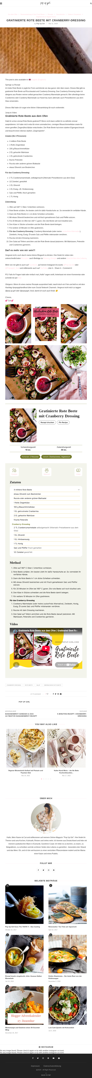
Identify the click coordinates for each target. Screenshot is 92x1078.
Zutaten (14, 474)
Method (47, 474)
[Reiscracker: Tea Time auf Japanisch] (67, 904)
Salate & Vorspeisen (74, 14)
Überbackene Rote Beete (52, 685)
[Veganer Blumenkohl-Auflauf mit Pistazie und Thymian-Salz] (25, 748)
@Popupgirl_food (12, 268)
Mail (19, 278)
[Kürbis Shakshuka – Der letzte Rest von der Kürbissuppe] (67, 954)
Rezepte (50, 14)
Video (78, 474)
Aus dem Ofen (12, 14)
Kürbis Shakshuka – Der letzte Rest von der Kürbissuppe (65, 977)
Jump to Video (11, 113)
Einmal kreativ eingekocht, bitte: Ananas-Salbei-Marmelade (23, 977)
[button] (79, 489)
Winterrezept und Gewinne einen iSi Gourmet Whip (22, 1029)
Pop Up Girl (40, 23)
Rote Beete (29, 685)
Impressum (35, 1066)
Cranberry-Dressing (14, 685)
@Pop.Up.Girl (68, 265)
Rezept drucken (47, 422)
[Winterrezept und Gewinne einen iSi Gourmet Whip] (24, 1005)
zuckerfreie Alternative (71, 231)
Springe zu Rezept (12, 85)
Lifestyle (53, 258)
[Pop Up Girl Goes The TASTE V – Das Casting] (24, 904)
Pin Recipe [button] (63, 422)
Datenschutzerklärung (52, 1066)
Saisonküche (60, 14)
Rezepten (25, 258)
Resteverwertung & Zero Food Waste (33, 14)
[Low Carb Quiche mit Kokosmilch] (67, 1005)
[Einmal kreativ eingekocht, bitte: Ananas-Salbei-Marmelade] (24, 954)
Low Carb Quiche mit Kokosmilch (61, 1028)
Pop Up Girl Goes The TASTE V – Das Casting (22, 927)
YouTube (43, 268)
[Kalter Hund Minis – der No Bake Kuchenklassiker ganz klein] (66, 748)
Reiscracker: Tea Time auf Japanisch (62, 927)
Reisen (46, 258)
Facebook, (33, 265)
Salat (38, 685)
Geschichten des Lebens (76, 258)
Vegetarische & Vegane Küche (46, 17)
